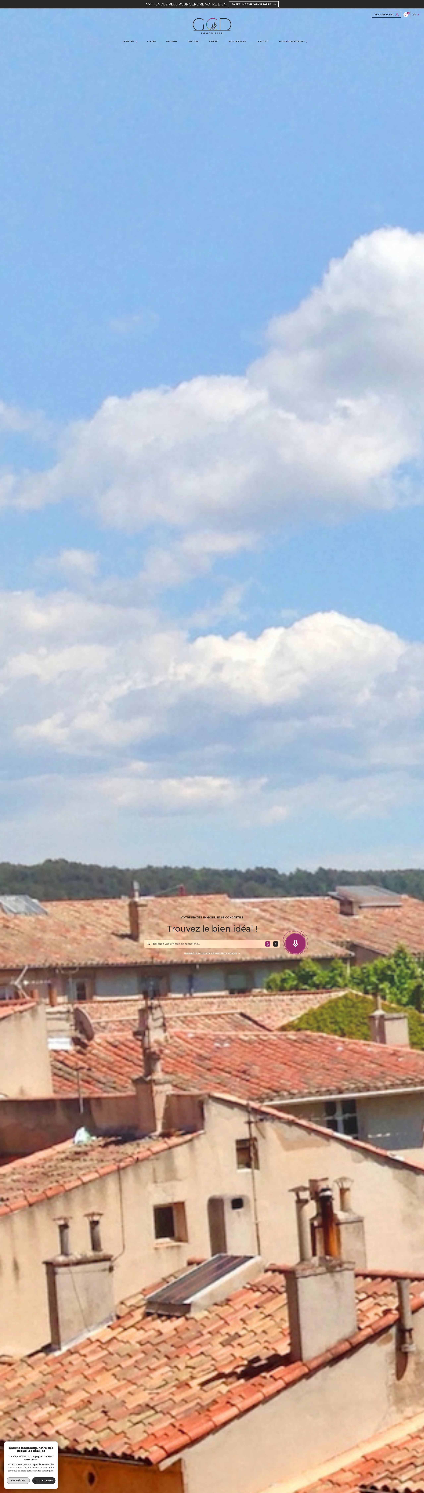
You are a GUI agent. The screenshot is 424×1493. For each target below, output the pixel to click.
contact (263, 41)
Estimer (171, 41)
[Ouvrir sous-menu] (137, 41)
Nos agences (237, 41)
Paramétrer (18, 1480)
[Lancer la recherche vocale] (295, 942)
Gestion (192, 41)
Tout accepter (44, 1480)
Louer (151, 41)
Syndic (213, 41)
